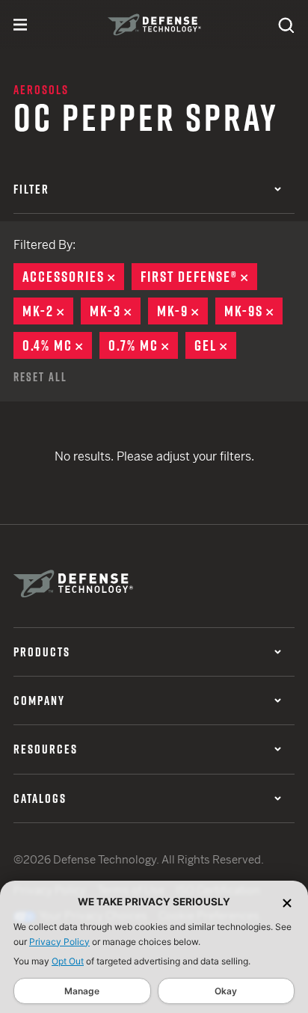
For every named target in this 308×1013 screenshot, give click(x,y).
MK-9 (182, 311)
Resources (45, 749)
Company (39, 700)
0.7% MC (143, 345)
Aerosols (41, 90)
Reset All (40, 377)
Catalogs (40, 798)
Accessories (73, 276)
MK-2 (47, 311)
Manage (81, 991)
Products (41, 652)
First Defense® (199, 276)
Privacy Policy (59, 941)
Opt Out (68, 961)
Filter (31, 189)
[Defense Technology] (154, 24)
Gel (215, 345)
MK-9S (253, 311)
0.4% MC (57, 345)
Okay (226, 991)
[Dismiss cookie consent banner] (287, 902)
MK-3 (115, 311)
